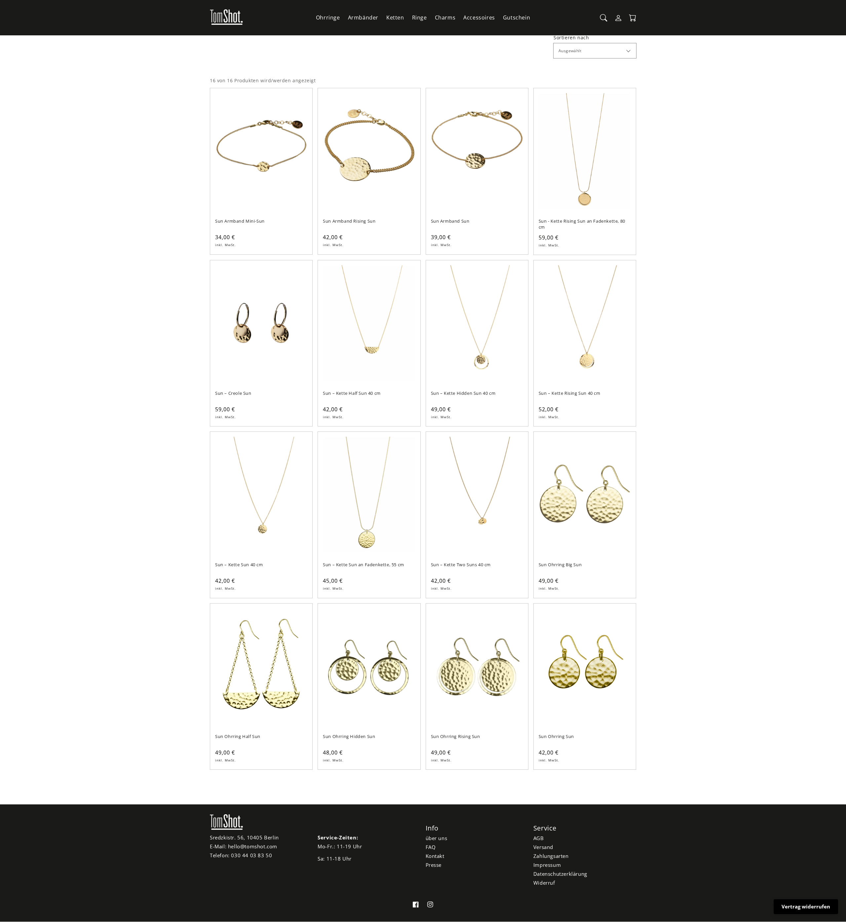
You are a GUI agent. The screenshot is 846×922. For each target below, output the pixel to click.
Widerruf (544, 882)
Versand (543, 847)
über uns (436, 838)
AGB (538, 838)
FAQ (431, 847)
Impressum (547, 865)
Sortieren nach (571, 37)
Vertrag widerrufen (806, 906)
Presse (434, 865)
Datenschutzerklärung (560, 873)
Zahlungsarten (551, 856)
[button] (603, 18)
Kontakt (435, 856)
